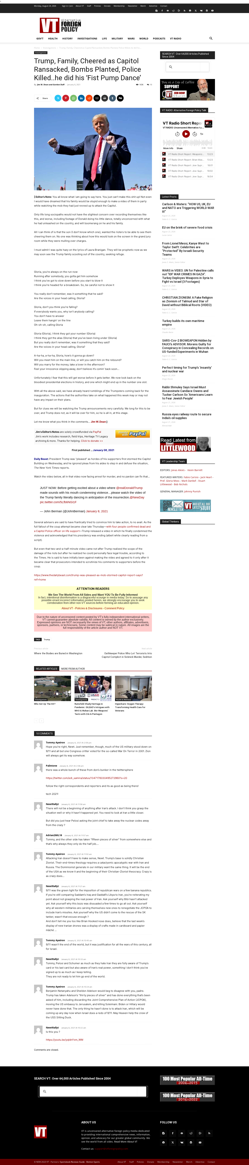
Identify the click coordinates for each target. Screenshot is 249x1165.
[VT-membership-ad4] (187, 99)
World (143, 38)
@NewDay (137, 497)
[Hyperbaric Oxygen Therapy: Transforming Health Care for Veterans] (133, 688)
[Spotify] (190, 10)
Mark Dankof (189, 480)
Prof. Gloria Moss (169, 480)
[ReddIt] (89, 98)
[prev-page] (36, 721)
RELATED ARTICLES (46, 668)
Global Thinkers (170, 521)
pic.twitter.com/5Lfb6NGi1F (58, 502)
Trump (47, 639)
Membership (119, 6)
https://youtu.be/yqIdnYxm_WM (64, 1039)
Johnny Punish (192, 491)
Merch (143, 6)
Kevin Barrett (195, 470)
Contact (163, 6)
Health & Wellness (123, 699)
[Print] (104, 98)
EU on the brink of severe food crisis (187, 227)
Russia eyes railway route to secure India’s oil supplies (186, 416)
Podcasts (159, 38)
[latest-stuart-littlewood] (185, 450)
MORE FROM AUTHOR (73, 668)
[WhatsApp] (73, 98)
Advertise (153, 6)
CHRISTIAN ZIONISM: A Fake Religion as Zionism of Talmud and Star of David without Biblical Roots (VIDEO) (187, 301)
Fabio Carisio (191, 477)
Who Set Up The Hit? (44, 704)
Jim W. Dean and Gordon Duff (51, 84)
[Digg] (120, 98)
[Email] (97, 98)
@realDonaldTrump (129, 488)
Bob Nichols (181, 484)
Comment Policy (114, 608)
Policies (97, 6)
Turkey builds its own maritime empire (183, 322)
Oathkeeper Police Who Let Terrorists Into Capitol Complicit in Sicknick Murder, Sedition (127, 655)
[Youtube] (212, 10)
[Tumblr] (112, 98)
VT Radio (175, 38)
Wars (131, 38)
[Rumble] (178, 10)
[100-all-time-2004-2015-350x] (187, 1084)
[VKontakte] (201, 10)
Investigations (87, 38)
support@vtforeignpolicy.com (111, 1148)
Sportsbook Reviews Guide (72, 1161)
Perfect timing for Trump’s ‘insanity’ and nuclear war (187, 369)
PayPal (97, 431)
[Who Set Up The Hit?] (52, 688)
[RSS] (184, 10)
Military (117, 38)
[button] (211, 38)
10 (151, 84)
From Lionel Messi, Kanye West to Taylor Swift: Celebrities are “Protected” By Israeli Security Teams (185, 249)
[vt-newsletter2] (185, 511)
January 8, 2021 (97, 511)
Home (37, 47)
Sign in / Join (67, 6)
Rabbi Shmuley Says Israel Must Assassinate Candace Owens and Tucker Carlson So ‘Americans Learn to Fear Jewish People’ (187, 392)
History (67, 38)
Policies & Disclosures (88, 608)
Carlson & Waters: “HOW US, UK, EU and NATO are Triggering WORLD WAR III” (188, 207)
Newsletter (132, 6)
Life (104, 38)
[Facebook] (162, 10)
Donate (107, 6)
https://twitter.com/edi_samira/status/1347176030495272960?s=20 (86, 778)
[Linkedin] (81, 98)
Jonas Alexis (178, 470)
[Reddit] (173, 10)
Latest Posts (169, 196)
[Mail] (167, 10)
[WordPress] (206, 10)
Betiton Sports (93, 1161)
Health (53, 38)
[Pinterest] (65, 98)
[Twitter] (195, 10)
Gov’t (39, 38)
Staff (89, 6)
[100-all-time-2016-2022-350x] (187, 1100)
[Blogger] (156, 10)
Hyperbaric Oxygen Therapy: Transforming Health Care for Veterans (130, 707)
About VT (80, 6)
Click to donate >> (92, 440)
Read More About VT (125, 1141)
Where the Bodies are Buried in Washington (58, 653)
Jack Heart (206, 477)
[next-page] (41, 721)
